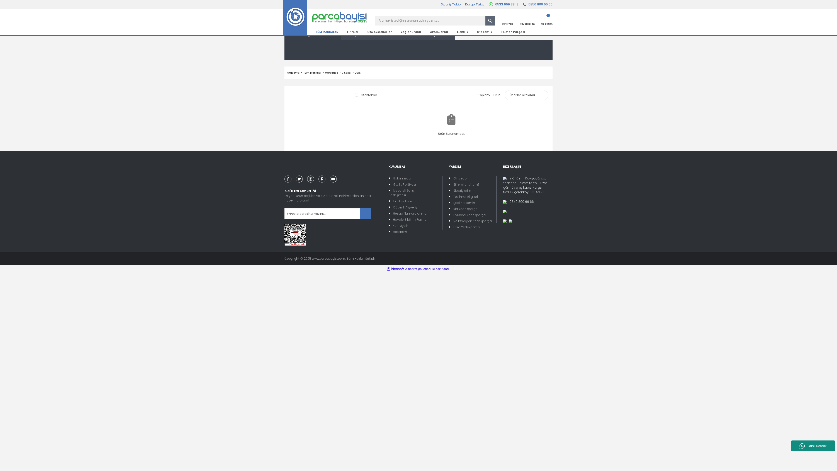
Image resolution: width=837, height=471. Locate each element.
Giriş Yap (460, 178)
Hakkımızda (402, 178)
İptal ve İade (402, 201)
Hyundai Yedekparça (469, 215)
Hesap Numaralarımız (410, 213)
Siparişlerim (462, 190)
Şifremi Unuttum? (466, 184)
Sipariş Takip (451, 4)
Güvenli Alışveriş (405, 207)
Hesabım (400, 232)
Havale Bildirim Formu (410, 219)
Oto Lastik (484, 32)
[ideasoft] (395, 269)
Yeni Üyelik (400, 226)
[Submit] (365, 213)
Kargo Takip (475, 4)
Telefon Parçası (513, 32)
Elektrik (462, 32)
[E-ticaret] (418, 269)
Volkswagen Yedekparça (472, 221)
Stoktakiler (369, 95)
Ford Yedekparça (466, 227)
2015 (358, 73)
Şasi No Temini (464, 203)
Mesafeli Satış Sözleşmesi (401, 192)
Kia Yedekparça (465, 209)
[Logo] (325, 17)
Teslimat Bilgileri (465, 197)
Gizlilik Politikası (404, 184)
